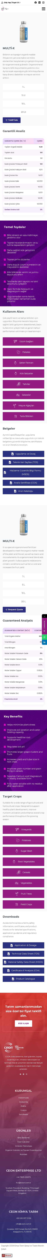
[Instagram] (43, 2)
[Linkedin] (23, 1074)
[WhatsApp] (44, 637)
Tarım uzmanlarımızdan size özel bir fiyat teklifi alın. (23, 1011)
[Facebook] (36, 2)
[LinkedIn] (39, 2)
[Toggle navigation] (43, 9)
